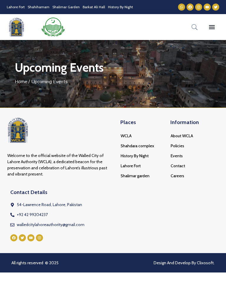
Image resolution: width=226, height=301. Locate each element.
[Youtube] (207, 7)
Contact (178, 165)
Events (177, 155)
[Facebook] (190, 7)
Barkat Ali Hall (94, 7)
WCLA (126, 135)
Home (21, 81)
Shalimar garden (135, 175)
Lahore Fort (16, 7)
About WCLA (182, 135)
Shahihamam (38, 7)
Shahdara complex (137, 145)
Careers (177, 175)
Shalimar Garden (66, 7)
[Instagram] (198, 7)
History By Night (120, 7)
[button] (211, 27)
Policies (177, 145)
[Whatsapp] (181, 7)
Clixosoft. (206, 262)
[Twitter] (215, 7)
